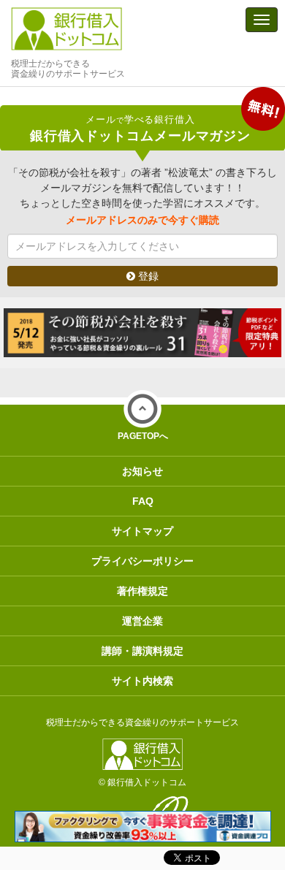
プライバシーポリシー (142, 561)
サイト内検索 (142, 681)
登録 (147, 276)
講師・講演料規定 (142, 651)
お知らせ (142, 471)
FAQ (142, 501)
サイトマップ (142, 531)
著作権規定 (142, 591)
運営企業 (142, 621)
